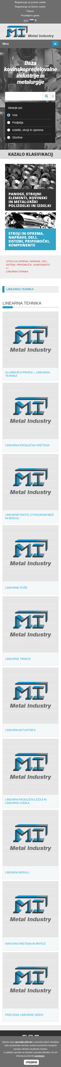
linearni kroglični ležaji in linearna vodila (26, 801)
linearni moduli (17, 872)
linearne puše (16, 587)
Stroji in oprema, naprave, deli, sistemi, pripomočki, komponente (29, 239)
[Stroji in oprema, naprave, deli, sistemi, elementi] (30, 220)
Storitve (17, 137)
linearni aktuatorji (20, 730)
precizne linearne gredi (24, 1014)
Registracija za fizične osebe (30, 6)
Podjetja (17, 122)
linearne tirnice (18, 658)
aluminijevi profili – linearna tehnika (27, 374)
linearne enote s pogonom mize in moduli (29, 516)
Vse (14, 115)
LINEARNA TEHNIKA (17, 271)
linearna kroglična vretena (27, 445)
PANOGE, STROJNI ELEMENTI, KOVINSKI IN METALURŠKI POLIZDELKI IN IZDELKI (29, 200)
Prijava (30, 11)
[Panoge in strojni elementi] (30, 176)
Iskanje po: (15, 107)
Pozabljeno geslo (30, 15)
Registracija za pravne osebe (30, 2)
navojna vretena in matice (25, 943)
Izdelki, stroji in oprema (27, 130)
